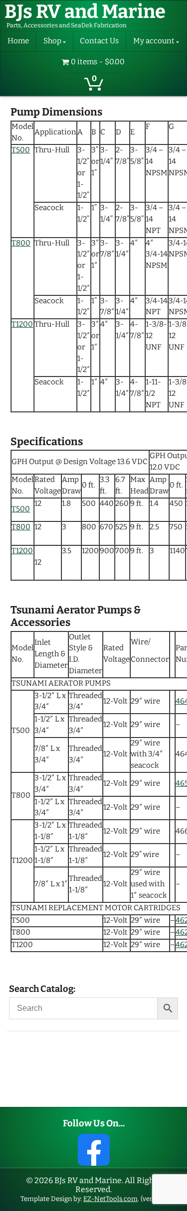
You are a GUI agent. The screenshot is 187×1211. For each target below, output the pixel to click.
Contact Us (99, 41)
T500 (20, 150)
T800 (20, 243)
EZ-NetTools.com (110, 1199)
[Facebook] (94, 1150)
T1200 (22, 324)
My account (154, 41)
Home (18, 41)
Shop (52, 41)
